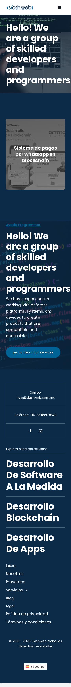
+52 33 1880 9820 (43, 415)
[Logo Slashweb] (20, 5)
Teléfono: (22, 415)
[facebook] (31, 431)
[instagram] (40, 431)
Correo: (36, 392)
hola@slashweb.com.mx (35, 397)
